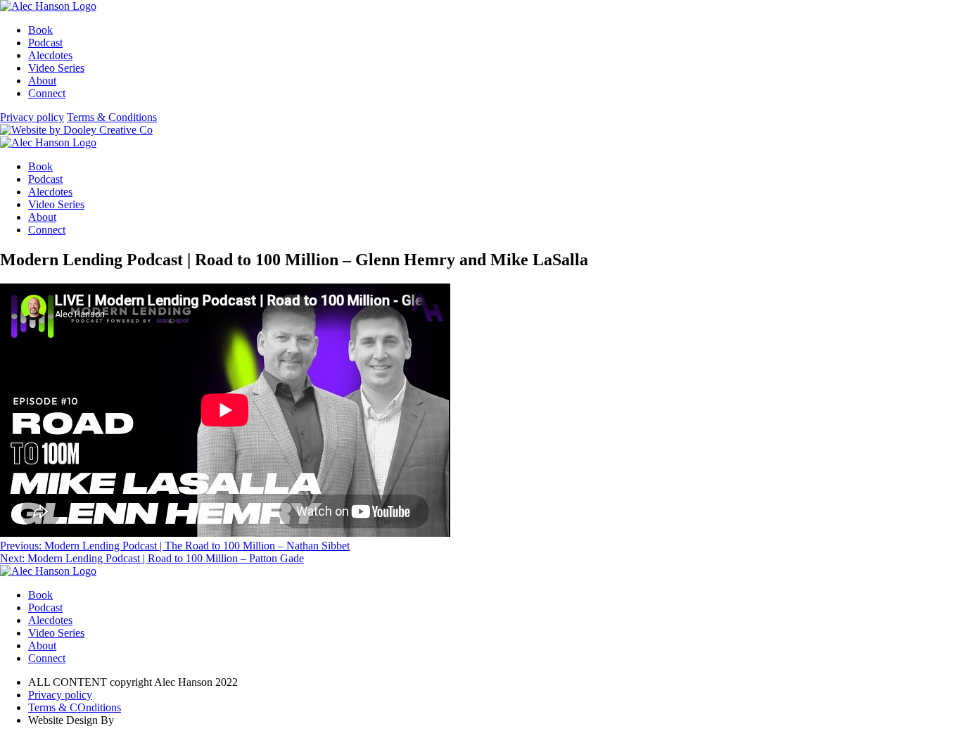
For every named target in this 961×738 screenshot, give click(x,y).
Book (40, 30)
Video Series (56, 68)
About (42, 81)
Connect (46, 93)
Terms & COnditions (74, 707)
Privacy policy (32, 117)
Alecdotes (50, 55)
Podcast (45, 43)
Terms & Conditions (112, 117)
